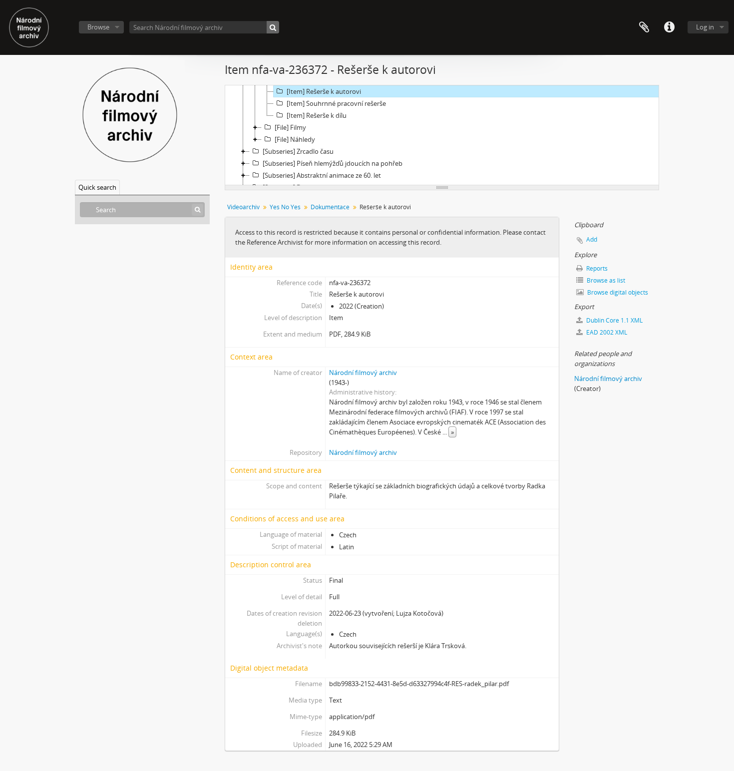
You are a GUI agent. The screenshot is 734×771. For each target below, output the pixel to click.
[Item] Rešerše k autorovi (324, 91)
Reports (596, 268)
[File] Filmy (290, 127)
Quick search (97, 187)
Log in (705, 26)
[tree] (442, 135)
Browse (98, 26)
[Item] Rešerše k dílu (317, 115)
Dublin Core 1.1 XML (614, 320)
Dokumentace (330, 207)
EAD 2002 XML (606, 332)
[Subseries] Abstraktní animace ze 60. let (322, 175)
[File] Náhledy (295, 139)
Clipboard (644, 27)
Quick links (669, 27)
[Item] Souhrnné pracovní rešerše (336, 103)
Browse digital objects (617, 292)
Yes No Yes (285, 207)
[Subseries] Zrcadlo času (298, 151)
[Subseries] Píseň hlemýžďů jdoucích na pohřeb (332, 163)
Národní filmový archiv (363, 372)
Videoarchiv (243, 207)
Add (591, 239)
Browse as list (605, 280)
